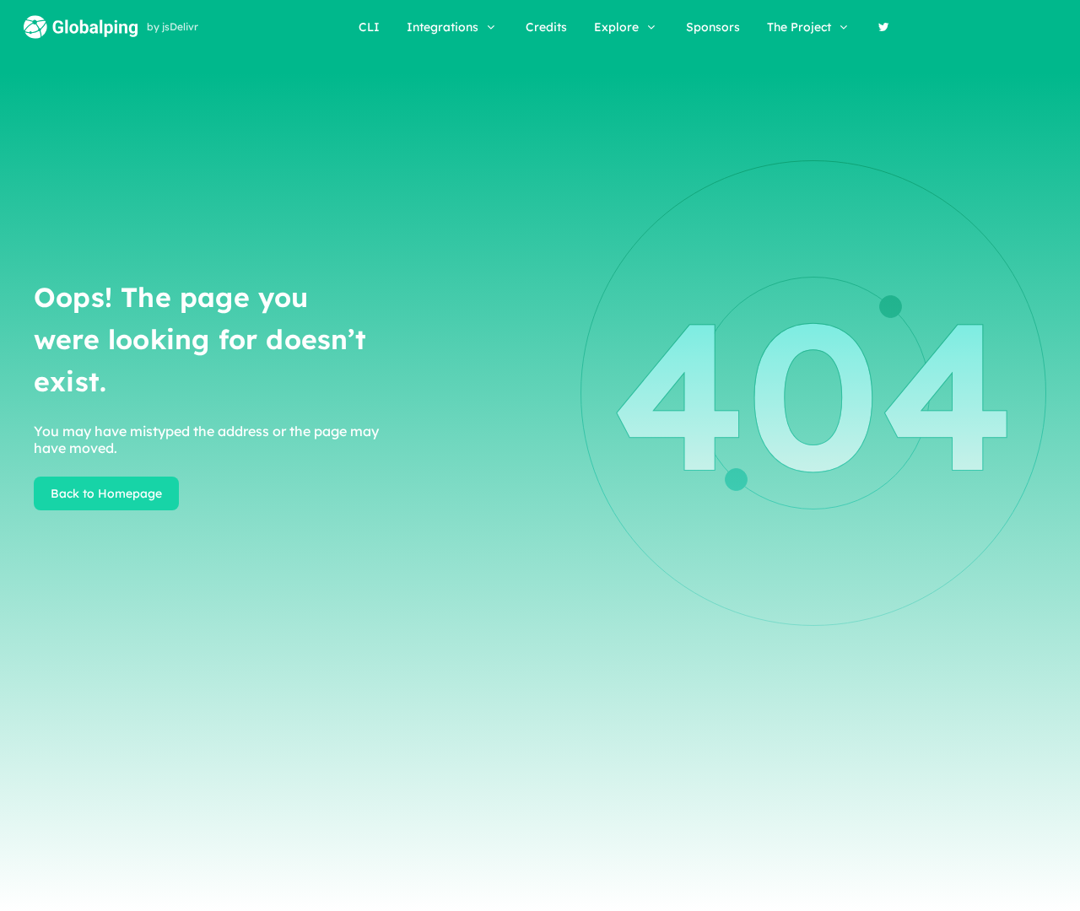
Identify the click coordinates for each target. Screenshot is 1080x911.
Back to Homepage (106, 493)
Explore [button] (616, 27)
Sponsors (713, 27)
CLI (369, 27)
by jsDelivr (172, 27)
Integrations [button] (442, 27)
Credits (546, 27)
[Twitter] (883, 27)
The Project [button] (799, 27)
